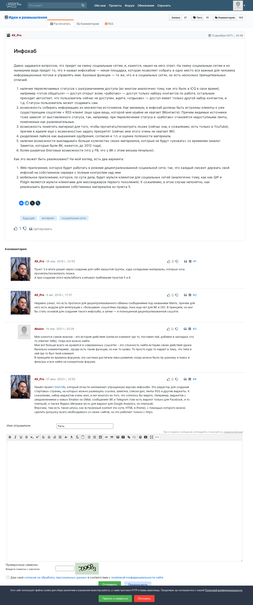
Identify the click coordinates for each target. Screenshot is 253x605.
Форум (129, 5)
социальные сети (74, 218)
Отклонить (144, 598)
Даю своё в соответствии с (86, 577)
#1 (194, 261)
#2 (194, 295)
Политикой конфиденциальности (223, 590)
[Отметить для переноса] (190, 261)
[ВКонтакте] (21, 203)
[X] (32, 203)
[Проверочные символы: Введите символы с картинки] (77, 568)
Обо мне (100, 5)
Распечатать (62, 23)
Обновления (146, 5)
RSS (110, 23)
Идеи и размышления (28, 17)
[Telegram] (27, 203)
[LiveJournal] (38, 203)
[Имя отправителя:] (85, 426)
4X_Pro (17, 35)
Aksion (39, 328)
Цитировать (42, 229)
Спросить (164, 5)
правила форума (233, 432)
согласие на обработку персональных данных (55, 577)
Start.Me (59, 387)
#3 (194, 328)
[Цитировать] (185, 261)
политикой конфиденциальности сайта (137, 577)
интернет (48, 218)
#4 (194, 379)
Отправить (109, 584)
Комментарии (89, 23)
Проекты (115, 5)
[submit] (83, 5)
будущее (29, 218)
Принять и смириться (115, 598)
